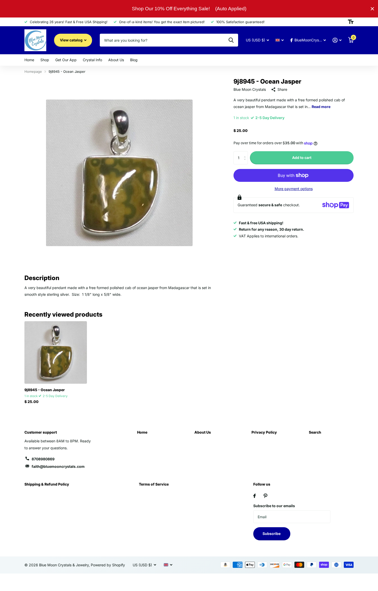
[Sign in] (337, 40)
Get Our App (66, 60)
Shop (44, 60)
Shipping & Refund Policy (46, 484)
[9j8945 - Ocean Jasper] (55, 352)
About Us (116, 60)
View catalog (71, 40)
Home (29, 60)
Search (315, 432)
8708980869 (43, 459)
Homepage (33, 71)
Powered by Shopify (108, 565)
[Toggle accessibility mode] (351, 22)
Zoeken (231, 40)
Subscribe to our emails (274, 506)
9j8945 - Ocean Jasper (44, 390)
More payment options (294, 188)
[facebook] (254, 496)
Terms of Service (154, 484)
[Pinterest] (265, 496)
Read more (321, 106)
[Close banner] (372, 9)
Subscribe (272, 533)
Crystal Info (92, 60)
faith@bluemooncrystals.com (58, 466)
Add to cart (301, 158)
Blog (134, 60)
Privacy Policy (264, 432)
